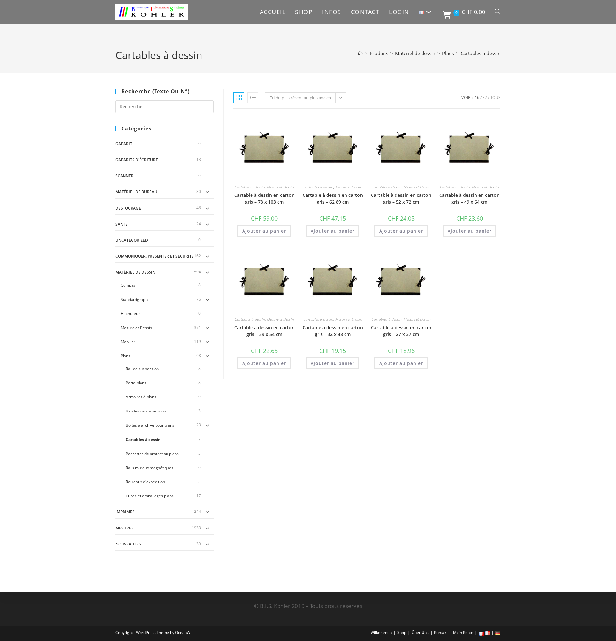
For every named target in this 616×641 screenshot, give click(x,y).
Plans (125, 356)
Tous (495, 97)
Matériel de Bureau (136, 192)
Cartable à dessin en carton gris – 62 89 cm (333, 198)
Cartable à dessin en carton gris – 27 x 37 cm (401, 330)
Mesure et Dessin (136, 327)
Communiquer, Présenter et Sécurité (155, 256)
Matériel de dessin (135, 272)
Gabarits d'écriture (137, 159)
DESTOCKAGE (128, 208)
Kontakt (441, 632)
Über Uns (420, 632)
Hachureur (130, 313)
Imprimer (125, 511)
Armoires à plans (141, 397)
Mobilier (128, 342)
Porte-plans (136, 383)
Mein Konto (463, 632)
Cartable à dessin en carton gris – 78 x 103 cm (264, 198)
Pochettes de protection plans (152, 453)
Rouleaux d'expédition (145, 482)
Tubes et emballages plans (150, 496)
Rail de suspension (142, 368)
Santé (122, 224)
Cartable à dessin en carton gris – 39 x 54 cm (264, 330)
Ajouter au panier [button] (264, 231)
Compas (128, 285)
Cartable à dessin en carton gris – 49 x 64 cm (469, 198)
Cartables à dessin (481, 53)
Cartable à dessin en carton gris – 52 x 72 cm (401, 198)
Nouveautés (128, 544)
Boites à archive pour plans (150, 425)
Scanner (124, 176)
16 (477, 97)
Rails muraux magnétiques (149, 467)
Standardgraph (134, 299)
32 (485, 97)
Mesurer (125, 528)
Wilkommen (381, 632)
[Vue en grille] (238, 97)
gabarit (124, 143)
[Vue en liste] (252, 97)
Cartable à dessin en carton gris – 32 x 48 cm (333, 330)
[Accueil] (360, 53)
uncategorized (132, 240)
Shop (401, 632)
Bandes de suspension (146, 411)
